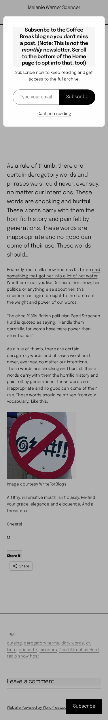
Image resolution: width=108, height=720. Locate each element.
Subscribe (77, 96)
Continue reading (54, 114)
